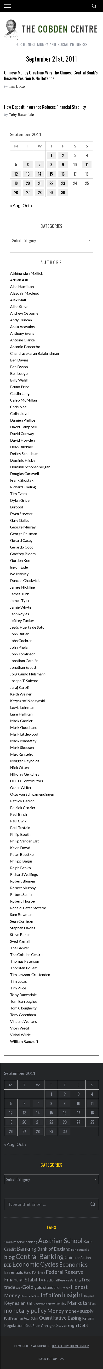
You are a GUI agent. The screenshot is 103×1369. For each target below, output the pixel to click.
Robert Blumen (22, 881)
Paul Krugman (13, 1318)
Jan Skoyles (19, 613)
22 (51, 183)
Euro (27, 1272)
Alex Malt (18, 300)
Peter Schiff (30, 1318)
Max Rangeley (22, 754)
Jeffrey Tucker (22, 620)
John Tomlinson (22, 654)
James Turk (19, 593)
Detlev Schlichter (24, 453)
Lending (61, 1304)
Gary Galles (19, 520)
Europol (16, 507)
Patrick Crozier (22, 807)
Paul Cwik (18, 821)
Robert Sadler (21, 894)
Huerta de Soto (30, 1296)
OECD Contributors (26, 781)
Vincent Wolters (23, 1021)
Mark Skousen (22, 747)
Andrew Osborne (24, 313)
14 (39, 174)
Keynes (89, 1296)
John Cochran (21, 640)
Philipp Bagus (21, 861)
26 (16, 192)
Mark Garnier (21, 720)
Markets (77, 1303)
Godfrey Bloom (23, 553)
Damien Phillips (22, 420)
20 (28, 183)
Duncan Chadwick (25, 580)
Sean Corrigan (21, 921)
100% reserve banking (20, 1242)
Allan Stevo (19, 306)
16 (63, 174)
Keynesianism (18, 1303)
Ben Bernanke (80, 1249)
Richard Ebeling (23, 487)
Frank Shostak (22, 480)
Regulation (13, 1325)
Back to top (48, 1359)
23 (63, 183)
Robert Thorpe (22, 901)
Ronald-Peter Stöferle (28, 907)
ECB (8, 1265)
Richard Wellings (24, 874)
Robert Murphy (23, 887)
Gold (28, 1287)
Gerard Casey (21, 540)
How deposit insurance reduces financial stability (45, 107)
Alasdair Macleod (24, 293)
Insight (72, 1294)
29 (51, 192)
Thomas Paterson (24, 961)
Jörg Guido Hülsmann (28, 674)
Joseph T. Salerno (24, 680)
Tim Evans (18, 493)
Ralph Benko (20, 867)
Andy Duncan (21, 320)
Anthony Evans (22, 333)
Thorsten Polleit (23, 968)
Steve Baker (20, 934)
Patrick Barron (22, 801)
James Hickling (22, 587)
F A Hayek (38, 1273)
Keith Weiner (21, 694)
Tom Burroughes (23, 1001)
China (70, 1257)
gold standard (47, 1287)
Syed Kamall (20, 941)
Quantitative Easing (60, 1318)
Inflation (51, 1295)
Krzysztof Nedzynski (27, 700)
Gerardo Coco (22, 547)
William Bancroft (24, 1041)
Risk (28, 1325)
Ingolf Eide (19, 567)
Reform (88, 1318)
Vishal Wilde (20, 1034)
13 (27, 174)
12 (16, 174)
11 (87, 164)
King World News (44, 1304)
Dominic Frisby (22, 460)
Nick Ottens (20, 767)
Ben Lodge (19, 373)
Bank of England (53, 1249)
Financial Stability (23, 1279)
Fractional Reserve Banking (62, 1280)
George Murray (23, 527)
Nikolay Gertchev (24, 774)
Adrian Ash (19, 279)
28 (40, 192)
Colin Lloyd (19, 413)
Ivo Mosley (19, 573)
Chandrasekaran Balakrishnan (34, 353)
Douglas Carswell (24, 473)
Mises (92, 1304)
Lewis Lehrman (22, 707)
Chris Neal (18, 406)
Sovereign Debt (72, 1325)
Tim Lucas (17, 86)
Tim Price (18, 988)
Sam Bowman (21, 914)
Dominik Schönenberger (30, 467)
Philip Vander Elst (24, 841)
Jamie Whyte (20, 607)
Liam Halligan (21, 714)
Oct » (27, 205)
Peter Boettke (22, 854)
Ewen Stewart (21, 513)
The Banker (19, 948)
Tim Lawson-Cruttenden (30, 974)
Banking (26, 1248)
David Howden (22, 440)
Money (55, 1310)
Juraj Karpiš (19, 687)
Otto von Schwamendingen (32, 794)
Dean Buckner (21, 446)
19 (16, 183)
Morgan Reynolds (24, 760)
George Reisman (23, 533)
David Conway (22, 433)
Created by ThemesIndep (70, 1346)
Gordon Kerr (20, 560)
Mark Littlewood (24, 734)
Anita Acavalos (22, 326)
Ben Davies (19, 360)
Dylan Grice (19, 500)
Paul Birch (18, 814)
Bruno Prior (19, 386)
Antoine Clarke (22, 340)
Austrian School (60, 1240)
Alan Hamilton (22, 286)
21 (39, 183)
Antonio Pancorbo (25, 346)
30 (63, 192)
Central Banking (40, 1256)
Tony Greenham (23, 1014)
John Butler (19, 634)
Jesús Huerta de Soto (27, 627)
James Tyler (20, 600)
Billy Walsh (19, 380)
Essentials (13, 1272)
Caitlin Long (20, 393)
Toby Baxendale (21, 114)
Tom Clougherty (23, 1008)
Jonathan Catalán (24, 660)
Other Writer (21, 787)
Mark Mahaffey (23, 740)
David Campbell (23, 426)
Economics (73, 1264)
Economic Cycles (35, 1264)
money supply (79, 1311)
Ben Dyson (19, 366)
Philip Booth (20, 834)
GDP (19, 1288)
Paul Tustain (20, 827)
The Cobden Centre (26, 954)
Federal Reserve (65, 1272)
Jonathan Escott (23, 667)
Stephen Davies (22, 927)
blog (9, 1257)
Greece (65, 1288)
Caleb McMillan (23, 400)
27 (28, 192)
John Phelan (19, 647)
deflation (83, 1257)
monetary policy (25, 1310)
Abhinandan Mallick (26, 273)
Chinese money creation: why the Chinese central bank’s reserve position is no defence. (50, 75)
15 (51, 174)
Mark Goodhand (23, 727)
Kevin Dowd (20, 847)
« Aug (15, 205)
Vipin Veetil (19, 1028)
